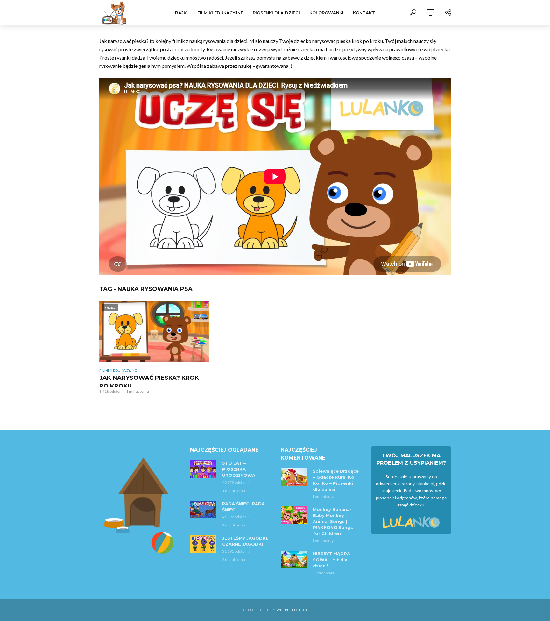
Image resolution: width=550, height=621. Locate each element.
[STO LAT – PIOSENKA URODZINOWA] (203, 469)
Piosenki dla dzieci (276, 12)
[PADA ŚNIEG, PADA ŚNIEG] (203, 509)
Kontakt (364, 12)
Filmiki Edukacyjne (220, 12)
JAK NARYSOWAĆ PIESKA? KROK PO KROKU (149, 382)
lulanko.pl (425, 483)
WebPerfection (292, 610)
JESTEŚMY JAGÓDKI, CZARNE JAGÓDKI (245, 541)
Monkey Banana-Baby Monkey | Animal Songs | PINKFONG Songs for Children (333, 521)
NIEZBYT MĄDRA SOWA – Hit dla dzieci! (331, 559)
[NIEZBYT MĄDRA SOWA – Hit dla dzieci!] (294, 559)
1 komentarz (324, 572)
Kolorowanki (326, 12)
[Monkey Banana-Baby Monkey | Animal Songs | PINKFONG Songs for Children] (294, 515)
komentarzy (323, 496)
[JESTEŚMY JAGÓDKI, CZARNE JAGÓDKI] (203, 544)
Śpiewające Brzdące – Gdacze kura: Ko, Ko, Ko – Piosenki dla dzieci (336, 480)
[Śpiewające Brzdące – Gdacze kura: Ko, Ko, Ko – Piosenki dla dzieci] (294, 477)
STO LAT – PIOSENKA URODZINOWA (238, 469)
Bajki (181, 12)
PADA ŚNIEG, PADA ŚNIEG (243, 506)
